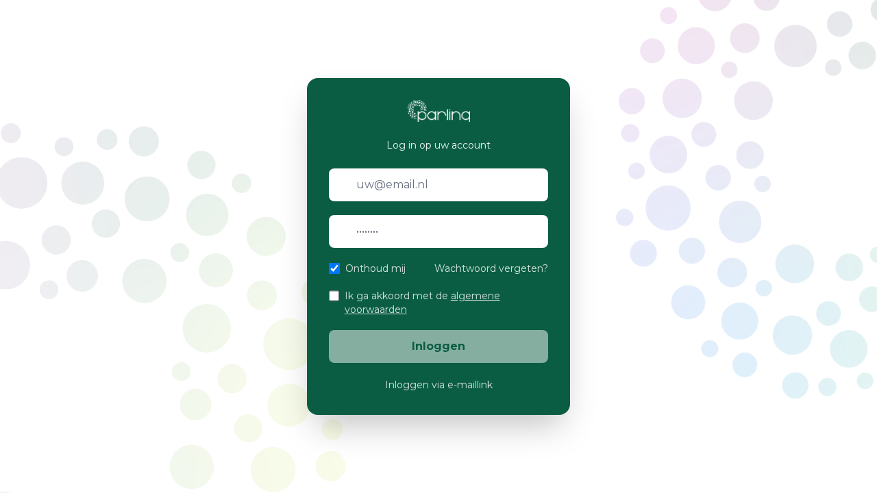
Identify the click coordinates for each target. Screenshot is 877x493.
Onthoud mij (375, 268)
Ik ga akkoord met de (422, 303)
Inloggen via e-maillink (439, 385)
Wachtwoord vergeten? (491, 268)
